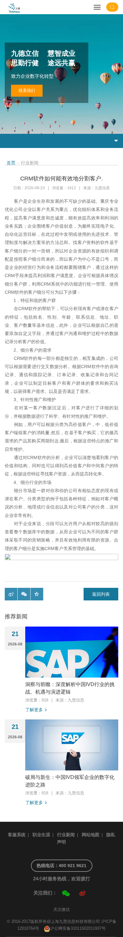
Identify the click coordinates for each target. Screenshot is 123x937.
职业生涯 (41, 834)
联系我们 (27, 90)
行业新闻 (66, 834)
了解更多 (34, 709)
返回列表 (101, 594)
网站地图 (90, 834)
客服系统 (17, 834)
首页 (11, 162)
